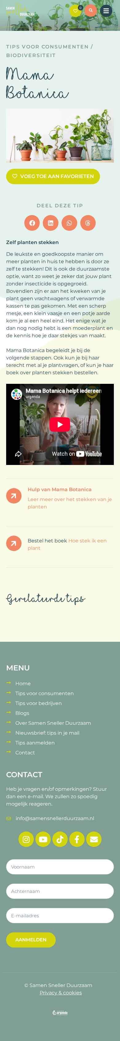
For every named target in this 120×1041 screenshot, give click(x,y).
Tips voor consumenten (47, 47)
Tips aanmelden (35, 743)
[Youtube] (43, 839)
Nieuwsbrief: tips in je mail (47, 733)
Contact (25, 753)
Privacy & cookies (61, 993)
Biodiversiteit (31, 55)
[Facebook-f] (77, 839)
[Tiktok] (60, 839)
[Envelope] (94, 839)
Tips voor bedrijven (38, 703)
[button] (91, 11)
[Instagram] (26, 839)
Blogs (22, 713)
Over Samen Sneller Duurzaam (53, 723)
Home (23, 683)
